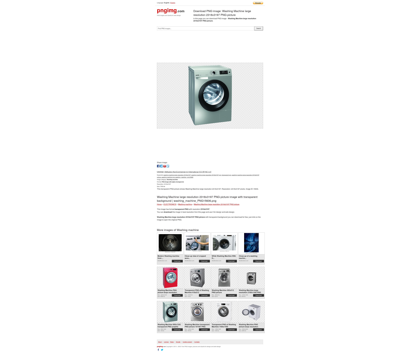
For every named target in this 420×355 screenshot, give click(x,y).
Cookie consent (187, 342)
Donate (178, 342)
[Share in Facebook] (158, 166)
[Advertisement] (210, 47)
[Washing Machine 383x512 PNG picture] (224, 277)
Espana (172, 3)
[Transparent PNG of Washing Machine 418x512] (197, 277)
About (160, 342)
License (166, 342)
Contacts (197, 342)
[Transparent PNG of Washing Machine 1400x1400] (224, 312)
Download (177, 261)
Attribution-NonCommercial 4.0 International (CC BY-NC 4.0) (187, 172)
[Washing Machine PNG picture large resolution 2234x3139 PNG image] (170, 277)
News (172, 342)
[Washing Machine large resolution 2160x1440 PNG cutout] (251, 277)
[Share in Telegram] (161, 166)
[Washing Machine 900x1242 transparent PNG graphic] (170, 312)
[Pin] (164, 166)
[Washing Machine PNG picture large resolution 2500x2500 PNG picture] (251, 312)
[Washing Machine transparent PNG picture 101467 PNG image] (197, 312)
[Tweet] (167, 166)
